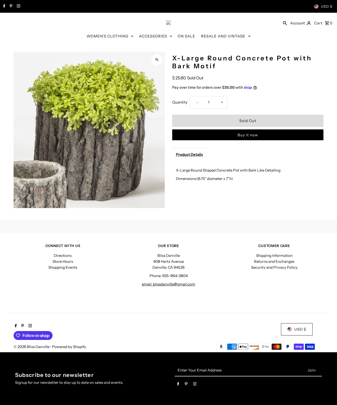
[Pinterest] (10, 6)
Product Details (189, 154)
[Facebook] (3, 6)
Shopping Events (62, 267)
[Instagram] (18, 6)
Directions (63, 255)
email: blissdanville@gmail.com (168, 284)
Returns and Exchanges (274, 261)
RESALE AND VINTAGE (223, 36)
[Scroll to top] (326, 392)
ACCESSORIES (153, 36)
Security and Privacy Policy (274, 267)
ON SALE (186, 36)
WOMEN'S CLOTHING (107, 36)
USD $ (327, 6)
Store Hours (63, 261)
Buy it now (248, 135)
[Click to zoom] (156, 59)
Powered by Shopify (69, 346)
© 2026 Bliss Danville (32, 346)
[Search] (285, 22)
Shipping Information (274, 255)
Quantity (179, 102)
